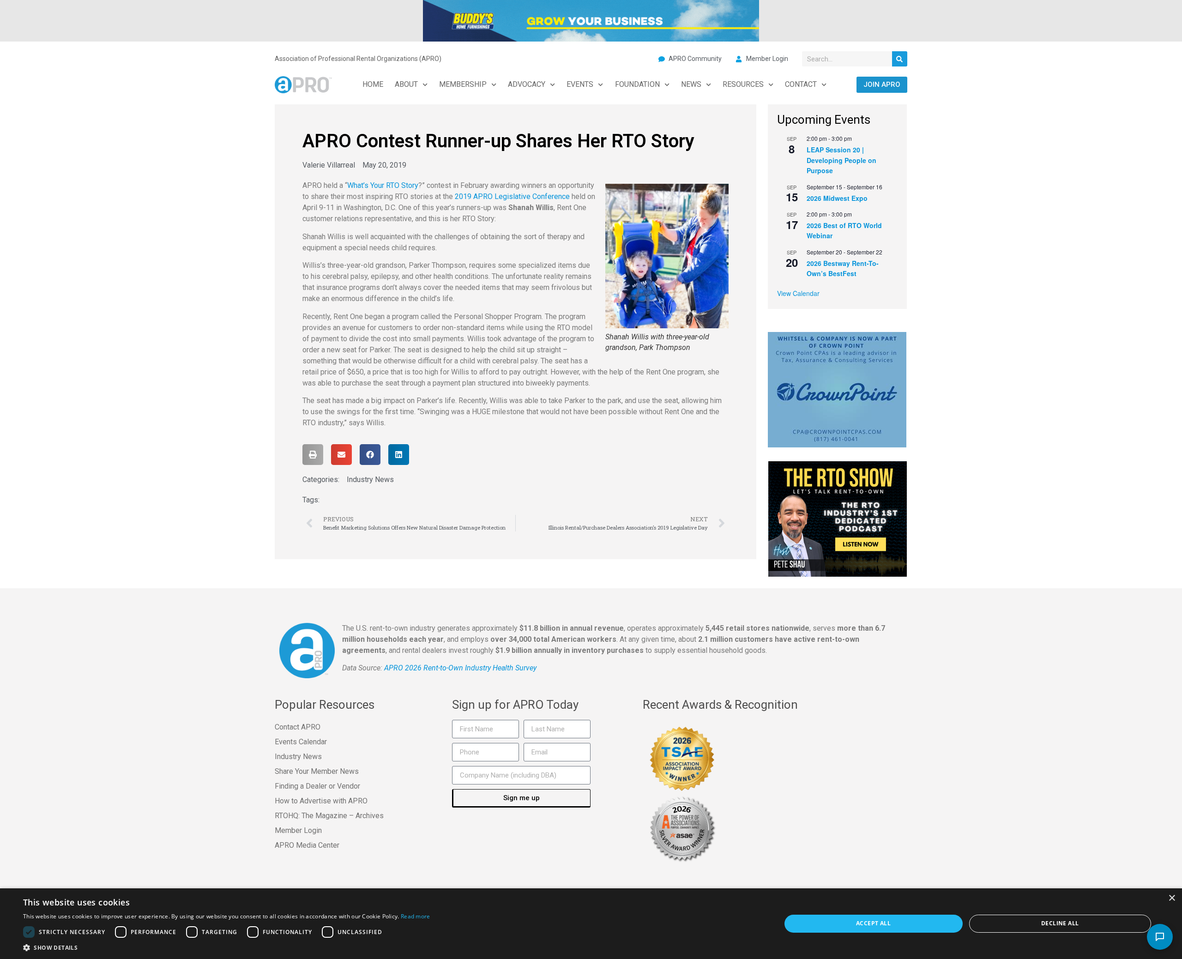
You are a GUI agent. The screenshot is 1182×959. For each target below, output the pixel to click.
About (406, 84)
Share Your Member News (317, 771)
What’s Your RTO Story (382, 185)
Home (372, 84)
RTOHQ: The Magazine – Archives (329, 815)
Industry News (370, 479)
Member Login (298, 830)
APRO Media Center (307, 845)
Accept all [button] (873, 923)
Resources (743, 84)
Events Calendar (301, 741)
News (691, 84)
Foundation (637, 84)
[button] (312, 454)
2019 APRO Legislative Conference (512, 196)
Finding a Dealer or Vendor (317, 786)
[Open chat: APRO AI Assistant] (1160, 937)
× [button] (1171, 898)
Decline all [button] (1060, 923)
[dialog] (591, 923)
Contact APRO (297, 727)
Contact (801, 84)
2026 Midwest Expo (837, 198)
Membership (463, 84)
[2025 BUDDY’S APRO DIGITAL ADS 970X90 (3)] (591, 19)
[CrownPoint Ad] (837, 388)
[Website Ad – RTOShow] (837, 518)
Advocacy (526, 84)
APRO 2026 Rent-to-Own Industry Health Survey (460, 667)
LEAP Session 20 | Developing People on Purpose (841, 160)
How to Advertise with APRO (321, 800)
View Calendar (798, 293)
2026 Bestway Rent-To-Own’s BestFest (843, 268)
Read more (415, 916)
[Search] (899, 58)
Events (580, 84)
